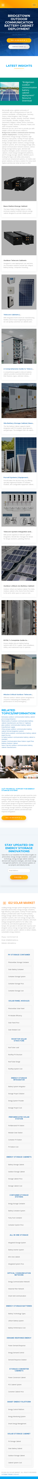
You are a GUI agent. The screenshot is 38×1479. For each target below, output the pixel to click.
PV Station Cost (13, 1147)
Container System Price (16, 1225)
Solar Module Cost (14, 1030)
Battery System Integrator (16, 1086)
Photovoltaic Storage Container (18, 962)
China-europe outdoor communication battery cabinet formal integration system (17, 730)
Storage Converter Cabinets (19, 1370)
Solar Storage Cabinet (19, 1434)
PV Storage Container (19, 955)
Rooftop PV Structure (15, 1055)
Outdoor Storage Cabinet (16, 1172)
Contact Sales (17, 46)
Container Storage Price (16, 984)
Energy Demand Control (16, 1353)
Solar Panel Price (13, 1023)
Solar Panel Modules (19, 1001)
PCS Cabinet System (14, 1385)
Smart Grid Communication (17, 1296)
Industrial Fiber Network (16, 1289)
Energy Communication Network (19, 1282)
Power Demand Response (16, 1345)
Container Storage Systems (19, 1196)
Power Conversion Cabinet (17, 1377)
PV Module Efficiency (15, 1016)
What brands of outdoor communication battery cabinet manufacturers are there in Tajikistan (17, 722)
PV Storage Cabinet (14, 1441)
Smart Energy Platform (19, 1402)
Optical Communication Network (19, 1274)
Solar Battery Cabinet (15, 1448)
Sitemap (5, 1474)
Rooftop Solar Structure (19, 1040)
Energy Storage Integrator (19, 1079)
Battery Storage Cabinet (16, 1165)
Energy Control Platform (16, 1409)
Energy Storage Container (16, 1204)
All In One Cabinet (14, 1257)
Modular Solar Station (15, 1133)
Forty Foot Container (15, 1218)
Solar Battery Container (16, 969)
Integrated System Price (16, 1264)
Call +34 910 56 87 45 (18, 40)
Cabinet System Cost (15, 1463)
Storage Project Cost (15, 1108)
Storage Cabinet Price (15, 1179)
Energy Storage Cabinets (19, 1157)
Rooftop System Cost (15, 1069)
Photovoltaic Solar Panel (16, 1008)
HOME (2, 33)
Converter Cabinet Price (16, 1392)
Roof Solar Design (14, 1062)
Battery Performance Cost (17, 1328)
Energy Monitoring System (17, 1416)
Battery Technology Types (17, 1314)
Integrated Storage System (17, 1243)
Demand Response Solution (17, 1360)
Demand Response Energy (19, 1338)
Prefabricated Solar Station (19, 1118)
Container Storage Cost (16, 991)
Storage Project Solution (16, 1094)
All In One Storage (19, 1235)
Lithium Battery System (16, 1321)
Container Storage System (16, 976)
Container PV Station (15, 1140)
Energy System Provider (16, 1101)
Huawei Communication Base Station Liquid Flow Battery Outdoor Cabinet (18, 742)
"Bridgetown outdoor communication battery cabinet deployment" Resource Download (28, 91)
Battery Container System (16, 1211)
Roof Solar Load (13, 1047)
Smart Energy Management (17, 1424)
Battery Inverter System (16, 1250)
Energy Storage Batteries (19, 1306)
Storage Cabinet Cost (15, 1186)
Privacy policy (13, 1474)
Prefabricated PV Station (16, 1126)
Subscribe (18, 877)
